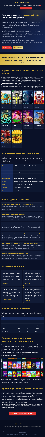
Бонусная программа (31, 5)
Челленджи (6, 5)
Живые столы (12, 5)
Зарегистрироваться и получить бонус (22, 413)
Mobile (38, 5)
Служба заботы (19, 5)
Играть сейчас (6, 47)
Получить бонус (18, 47)
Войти (16, 8)
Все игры (24, 5)
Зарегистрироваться (26, 8)
